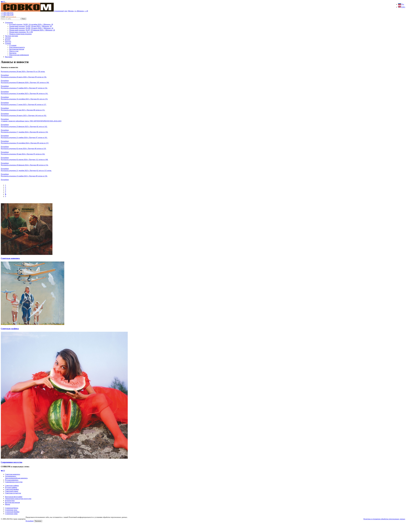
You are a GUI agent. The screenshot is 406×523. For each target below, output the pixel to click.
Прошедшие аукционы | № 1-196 (21, 32)
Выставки (8, 57)
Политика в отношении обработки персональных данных (384, 519)
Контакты (12, 53)
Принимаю (38, 521)
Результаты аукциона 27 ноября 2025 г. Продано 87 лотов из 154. (24, 88)
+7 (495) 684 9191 (7, 13)
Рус (402, 4)
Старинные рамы (11, 514)
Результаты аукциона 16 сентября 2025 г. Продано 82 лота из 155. (24, 99)
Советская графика (12, 485)
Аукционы (9, 22)
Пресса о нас (14, 51)
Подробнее (5, 75)
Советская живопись (12, 474)
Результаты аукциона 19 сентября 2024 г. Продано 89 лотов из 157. (25, 143)
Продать (8, 41)
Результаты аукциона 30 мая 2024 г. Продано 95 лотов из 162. (23, 154)
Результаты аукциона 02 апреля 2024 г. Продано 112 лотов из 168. (24, 159)
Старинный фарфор (12, 512)
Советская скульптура (13, 493)
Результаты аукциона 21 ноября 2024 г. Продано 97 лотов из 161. (24, 137)
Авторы (8, 38)
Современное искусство (14, 482)
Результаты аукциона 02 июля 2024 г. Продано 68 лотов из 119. (23, 148)
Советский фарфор (12, 489)
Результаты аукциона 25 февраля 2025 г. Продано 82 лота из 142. (24, 126)
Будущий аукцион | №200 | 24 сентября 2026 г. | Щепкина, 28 (31, 24)
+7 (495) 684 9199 (7, 15)
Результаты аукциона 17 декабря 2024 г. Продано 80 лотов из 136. (24, 132)
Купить (7, 40)
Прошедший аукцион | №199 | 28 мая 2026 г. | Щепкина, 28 (30, 26)
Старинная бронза (11, 508)
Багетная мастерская (16, 49)
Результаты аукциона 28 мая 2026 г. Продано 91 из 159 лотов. (23, 71)
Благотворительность (17, 47)
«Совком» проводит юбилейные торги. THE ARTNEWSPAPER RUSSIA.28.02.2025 (31, 121)
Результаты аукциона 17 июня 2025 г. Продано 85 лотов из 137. (23, 104)
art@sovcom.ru (11, 17)
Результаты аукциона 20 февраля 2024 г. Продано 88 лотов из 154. (24, 165)
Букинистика (10, 500)
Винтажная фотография (13, 497)
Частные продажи (11, 36)
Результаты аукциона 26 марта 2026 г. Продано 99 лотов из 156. (24, 77)
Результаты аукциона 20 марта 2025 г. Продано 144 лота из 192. (24, 115)
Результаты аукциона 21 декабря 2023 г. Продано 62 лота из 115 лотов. (26, 170)
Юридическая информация (19, 55)
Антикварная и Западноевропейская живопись (16, 477)
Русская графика (11, 487)
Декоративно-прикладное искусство (18, 499)
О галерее (12, 45)
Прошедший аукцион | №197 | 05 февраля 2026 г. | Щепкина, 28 (32, 30)
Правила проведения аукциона (20, 34)
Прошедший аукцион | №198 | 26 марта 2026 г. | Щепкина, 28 (31, 28)
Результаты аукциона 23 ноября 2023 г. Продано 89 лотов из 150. (24, 176)
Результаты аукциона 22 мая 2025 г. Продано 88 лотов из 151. (23, 110)
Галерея (8, 43)
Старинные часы (11, 510)
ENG (403, 7)
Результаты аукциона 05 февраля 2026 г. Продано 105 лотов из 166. (25, 82)
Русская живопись (11, 480)
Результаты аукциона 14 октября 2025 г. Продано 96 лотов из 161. (24, 93)
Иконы (7, 504)
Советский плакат (11, 491)
